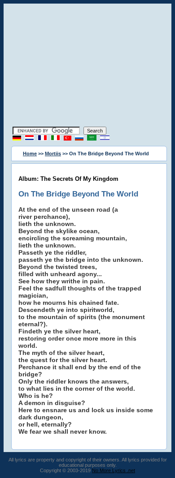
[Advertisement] (87, 66)
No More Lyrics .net (113, 470)
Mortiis (53, 153)
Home (30, 153)
